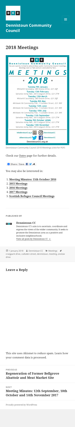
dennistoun (42, 253)
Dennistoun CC (36, 250)
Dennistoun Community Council (29, 28)
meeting (53, 253)
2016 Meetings (18, 187)
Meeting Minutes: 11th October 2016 (32, 179)
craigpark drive (13, 253)
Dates (22, 155)
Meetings (52, 250)
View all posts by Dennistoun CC (32, 238)
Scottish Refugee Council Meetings (31, 196)
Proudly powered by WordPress (21, 404)
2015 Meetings (18, 183)
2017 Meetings (18, 192)
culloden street (28, 253)
